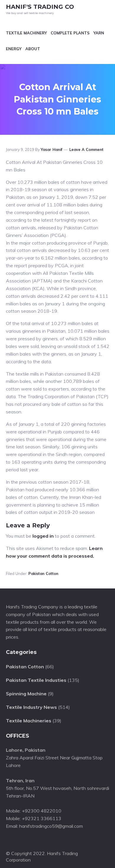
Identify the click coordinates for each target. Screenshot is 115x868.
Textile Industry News (31, 707)
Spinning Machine (26, 694)
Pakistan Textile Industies (36, 680)
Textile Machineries (28, 721)
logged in (43, 536)
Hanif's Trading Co (40, 6)
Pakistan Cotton (43, 573)
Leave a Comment (86, 149)
